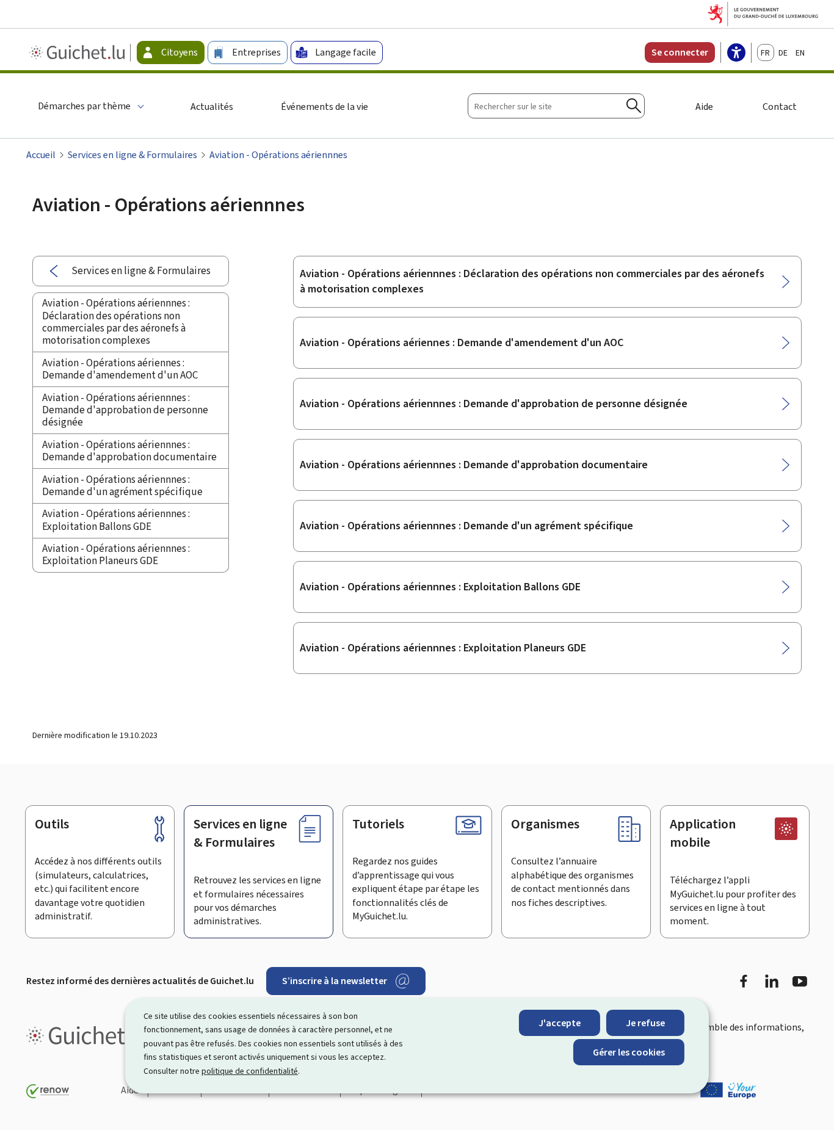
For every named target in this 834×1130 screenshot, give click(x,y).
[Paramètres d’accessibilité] (736, 53)
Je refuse (645, 1022)
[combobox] (556, 105)
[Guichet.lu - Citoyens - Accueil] (78, 52)
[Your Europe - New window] (728, 1090)
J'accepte (559, 1022)
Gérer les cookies (629, 1052)
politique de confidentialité (249, 1071)
